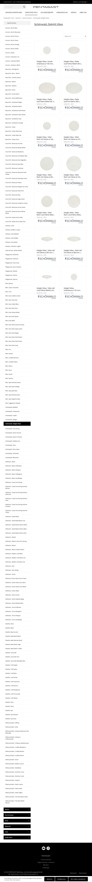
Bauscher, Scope (10, 127)
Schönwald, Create (11, 415)
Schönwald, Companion (12, 411)
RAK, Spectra (9, 378)
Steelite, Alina (9, 624)
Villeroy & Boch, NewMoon (13, 768)
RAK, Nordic (9, 374)
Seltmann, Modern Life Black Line (15, 558)
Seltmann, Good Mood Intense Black (16, 525)
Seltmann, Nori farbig (11, 570)
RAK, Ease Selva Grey (11, 345)
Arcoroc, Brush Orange (12, 44)
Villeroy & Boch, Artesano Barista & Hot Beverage (17, 732)
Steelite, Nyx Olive (10, 719)
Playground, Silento (11, 275)
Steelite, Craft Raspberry (12, 690)
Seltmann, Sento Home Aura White (15, 586)
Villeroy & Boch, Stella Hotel (13, 788)
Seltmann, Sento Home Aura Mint (15, 582)
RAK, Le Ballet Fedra (11, 362)
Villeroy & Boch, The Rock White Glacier (14, 802)
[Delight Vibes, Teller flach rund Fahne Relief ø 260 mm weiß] (74, 201)
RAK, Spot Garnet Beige (12, 386)
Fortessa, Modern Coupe (12, 230)
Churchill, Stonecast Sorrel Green (15, 207)
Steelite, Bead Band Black (13, 636)
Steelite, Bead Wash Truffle (13, 648)
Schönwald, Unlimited (12, 453)
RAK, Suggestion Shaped (12, 403)
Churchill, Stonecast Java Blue (14, 164)
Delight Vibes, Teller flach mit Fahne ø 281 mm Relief (45, 176)
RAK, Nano (8, 370)
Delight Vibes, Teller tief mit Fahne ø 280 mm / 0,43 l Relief (73, 251)
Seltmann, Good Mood (12, 516)
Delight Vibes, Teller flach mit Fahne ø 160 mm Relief (45, 138)
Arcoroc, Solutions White (12, 65)
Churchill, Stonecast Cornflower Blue (16, 156)
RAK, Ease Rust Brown (12, 316)
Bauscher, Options (11, 86)
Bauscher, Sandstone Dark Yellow (15, 114)
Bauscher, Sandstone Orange (14, 123)
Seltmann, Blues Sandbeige (13, 478)
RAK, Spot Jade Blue (11, 391)
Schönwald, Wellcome (12, 457)
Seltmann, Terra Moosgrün (13, 611)
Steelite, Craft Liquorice (12, 681)
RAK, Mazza (8, 366)
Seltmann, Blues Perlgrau (13, 470)
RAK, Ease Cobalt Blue (12, 304)
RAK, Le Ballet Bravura (12, 358)
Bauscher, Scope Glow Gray (13, 131)
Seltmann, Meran (10, 545)
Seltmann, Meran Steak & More (14, 549)
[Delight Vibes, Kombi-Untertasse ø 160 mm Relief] (47, 50)
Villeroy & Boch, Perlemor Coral (14, 772)
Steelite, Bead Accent (11, 632)
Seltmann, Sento (10, 574)
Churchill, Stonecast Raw (12, 195)
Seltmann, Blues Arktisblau (13, 466)
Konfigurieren (61, 879)
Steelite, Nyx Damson (11, 714)
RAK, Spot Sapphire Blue (12, 399)
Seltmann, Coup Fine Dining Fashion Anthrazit (16, 493)
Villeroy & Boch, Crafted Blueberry (15, 747)
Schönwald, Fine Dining (12, 429)
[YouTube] (44, 848)
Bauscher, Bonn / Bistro (12, 73)
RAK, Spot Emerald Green (13, 382)
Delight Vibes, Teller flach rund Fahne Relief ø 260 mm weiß (72, 214)
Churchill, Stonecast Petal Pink (14, 191)
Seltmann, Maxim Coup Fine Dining (16, 541)
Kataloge (46, 867)
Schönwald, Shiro (10, 445)
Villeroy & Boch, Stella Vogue (13, 792)
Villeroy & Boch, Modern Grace (14, 764)
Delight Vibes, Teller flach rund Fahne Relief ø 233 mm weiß (45, 214)
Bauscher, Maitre (10, 81)
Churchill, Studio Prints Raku (14, 217)
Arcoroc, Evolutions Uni (12, 57)
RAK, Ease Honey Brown (12, 312)
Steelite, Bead (9, 628)
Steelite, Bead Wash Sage (13, 644)
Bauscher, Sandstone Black (13, 106)
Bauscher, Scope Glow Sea (13, 135)
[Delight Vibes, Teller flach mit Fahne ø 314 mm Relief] (74, 163)
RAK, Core (8, 292)
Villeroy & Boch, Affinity (12, 723)
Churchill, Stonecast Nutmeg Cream (16, 178)
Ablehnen (49, 879)
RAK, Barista (9, 283)
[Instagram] (48, 848)
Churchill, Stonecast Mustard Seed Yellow (15, 173)
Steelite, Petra (9, 706)
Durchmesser (9, 815)
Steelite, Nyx (9, 710)
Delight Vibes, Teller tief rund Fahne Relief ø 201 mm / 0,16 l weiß (46, 289)
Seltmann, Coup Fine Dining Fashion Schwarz (16, 505)
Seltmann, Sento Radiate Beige (14, 599)
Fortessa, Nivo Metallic (12, 234)
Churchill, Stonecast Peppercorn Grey (16, 186)
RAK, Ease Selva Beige (12, 333)
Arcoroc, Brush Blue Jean (12, 32)
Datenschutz (83, 873)
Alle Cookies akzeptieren (78, 879)
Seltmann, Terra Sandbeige (13, 620)
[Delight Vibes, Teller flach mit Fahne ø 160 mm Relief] (47, 126)
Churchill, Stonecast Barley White (15, 147)
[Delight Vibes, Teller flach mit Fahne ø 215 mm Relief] (74, 126)
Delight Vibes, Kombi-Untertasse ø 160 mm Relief (45, 62)
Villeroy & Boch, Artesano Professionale (12, 738)
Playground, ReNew (11, 271)
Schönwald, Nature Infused (13, 437)
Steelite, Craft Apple (11, 665)
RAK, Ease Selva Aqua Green (13, 329)
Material (7, 826)
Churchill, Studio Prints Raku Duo (15, 221)
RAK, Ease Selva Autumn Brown (14, 325)
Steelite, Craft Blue (11, 673)
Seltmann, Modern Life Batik (13, 553)
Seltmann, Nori (9, 566)
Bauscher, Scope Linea (12, 139)
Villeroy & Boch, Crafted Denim (14, 755)
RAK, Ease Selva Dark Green (13, 341)
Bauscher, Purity (10, 90)
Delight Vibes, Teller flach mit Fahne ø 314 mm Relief (72, 176)
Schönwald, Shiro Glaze (12, 449)
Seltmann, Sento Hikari (12, 591)
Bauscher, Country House (13, 77)
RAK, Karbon (9, 353)
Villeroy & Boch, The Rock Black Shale (16, 797)
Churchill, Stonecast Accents (13, 143)
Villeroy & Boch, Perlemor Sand (14, 776)
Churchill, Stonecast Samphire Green (16, 203)
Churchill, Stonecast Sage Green (15, 199)
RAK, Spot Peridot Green (12, 395)
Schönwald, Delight (11, 419)
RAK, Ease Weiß (10, 320)
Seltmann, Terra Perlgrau (13, 615)
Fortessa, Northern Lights (13, 246)
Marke (7, 809)
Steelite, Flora (9, 702)
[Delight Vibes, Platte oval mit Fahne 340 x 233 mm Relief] (74, 88)
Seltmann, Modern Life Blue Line (15, 562)
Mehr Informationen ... (15, 880)
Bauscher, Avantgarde (12, 69)
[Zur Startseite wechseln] (46, 7)
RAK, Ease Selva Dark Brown (13, 337)
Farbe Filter (8, 837)
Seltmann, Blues (10, 462)
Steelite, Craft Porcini (11, 686)
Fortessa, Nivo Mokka (11, 238)
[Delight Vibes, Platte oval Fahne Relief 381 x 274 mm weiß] (47, 88)
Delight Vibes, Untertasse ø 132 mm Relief (72, 289)
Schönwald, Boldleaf (11, 407)
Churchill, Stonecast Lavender (14, 168)
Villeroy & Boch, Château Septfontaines (17, 743)
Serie (6, 821)
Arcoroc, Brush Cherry (12, 36)
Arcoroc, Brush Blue (11, 28)
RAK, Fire (8, 349)
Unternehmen (46, 859)
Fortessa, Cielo (9, 226)
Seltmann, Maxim (10, 537)
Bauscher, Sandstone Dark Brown (15, 110)
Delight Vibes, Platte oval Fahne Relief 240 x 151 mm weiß (72, 62)
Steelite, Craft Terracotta (12, 694)
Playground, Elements (12, 254)
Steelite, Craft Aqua (11, 669)
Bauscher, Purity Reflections (13, 98)
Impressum (73, 873)
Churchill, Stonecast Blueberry (14, 152)
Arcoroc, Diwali (9, 53)
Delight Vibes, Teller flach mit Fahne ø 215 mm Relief (72, 138)
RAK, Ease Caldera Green (12, 296)
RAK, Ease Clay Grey (11, 300)
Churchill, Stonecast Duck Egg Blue (15, 160)
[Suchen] (24, 7)
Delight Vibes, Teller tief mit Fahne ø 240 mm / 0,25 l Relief (46, 251)
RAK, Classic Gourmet (11, 287)
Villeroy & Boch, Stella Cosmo (14, 784)
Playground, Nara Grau (12, 263)
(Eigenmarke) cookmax (46, 862)
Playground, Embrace (11, 259)
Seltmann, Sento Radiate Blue (14, 603)
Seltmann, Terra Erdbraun (13, 607)
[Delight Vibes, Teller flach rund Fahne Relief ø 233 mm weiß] (47, 201)
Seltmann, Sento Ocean (12, 595)
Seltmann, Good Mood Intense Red (15, 533)
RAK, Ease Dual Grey (11, 308)
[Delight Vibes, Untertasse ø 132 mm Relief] (74, 277)
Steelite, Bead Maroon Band (13, 640)
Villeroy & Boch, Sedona (12, 780)
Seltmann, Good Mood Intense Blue (16, 529)
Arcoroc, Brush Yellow (12, 48)
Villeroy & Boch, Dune (11, 759)
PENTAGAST (46, 856)
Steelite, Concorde (10, 653)
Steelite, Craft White (11, 698)
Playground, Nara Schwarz (13, 267)
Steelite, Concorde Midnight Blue (15, 661)
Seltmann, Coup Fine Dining (13, 482)
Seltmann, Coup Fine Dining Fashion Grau (16, 499)
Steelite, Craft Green (11, 677)
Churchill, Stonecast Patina (13, 182)
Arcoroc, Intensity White (12, 61)
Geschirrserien (11, 23)
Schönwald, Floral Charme (13, 433)
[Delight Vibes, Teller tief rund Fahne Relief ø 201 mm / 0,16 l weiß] (47, 277)
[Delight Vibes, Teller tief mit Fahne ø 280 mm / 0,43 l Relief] (74, 239)
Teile (6, 832)
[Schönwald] (47, 70)
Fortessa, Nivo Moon (11, 242)
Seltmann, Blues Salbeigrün (13, 474)
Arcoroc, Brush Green (11, 40)
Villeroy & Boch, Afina (11, 727)
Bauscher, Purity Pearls (12, 94)
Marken (46, 865)
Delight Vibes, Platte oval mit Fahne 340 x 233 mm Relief (71, 100)
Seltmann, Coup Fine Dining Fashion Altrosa (16, 487)
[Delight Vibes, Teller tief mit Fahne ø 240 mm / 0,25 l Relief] (47, 239)
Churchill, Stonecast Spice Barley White (15, 212)
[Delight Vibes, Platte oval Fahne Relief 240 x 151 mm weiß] (74, 50)
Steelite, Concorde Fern (12, 657)
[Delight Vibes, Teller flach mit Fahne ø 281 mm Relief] (47, 163)
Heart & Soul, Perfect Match (13, 250)
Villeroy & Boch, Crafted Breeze (14, 751)
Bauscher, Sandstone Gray (13, 119)
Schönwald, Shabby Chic (12, 441)
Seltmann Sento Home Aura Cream (15, 578)
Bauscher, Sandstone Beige (13, 102)
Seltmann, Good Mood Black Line (15, 520)
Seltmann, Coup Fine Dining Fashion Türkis (16, 511)
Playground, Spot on (11, 279)
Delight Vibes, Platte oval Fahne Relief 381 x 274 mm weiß (45, 100)
